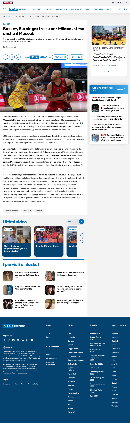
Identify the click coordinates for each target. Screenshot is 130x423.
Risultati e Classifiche (50, 363)
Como (113, 345)
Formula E (72, 378)
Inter (113, 360)
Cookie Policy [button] (33, 384)
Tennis (70, 401)
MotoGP (71, 381)
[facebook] (4, 340)
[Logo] (18, 9)
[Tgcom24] (8, 3)
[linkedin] (22, 340)
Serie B (71, 345)
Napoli (114, 383)
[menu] (4, 9)
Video (48, 333)
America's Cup (73, 393)
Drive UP (71, 412)
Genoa (114, 356)
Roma (113, 391)
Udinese (114, 402)
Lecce (113, 371)
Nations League (74, 397)
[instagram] (9, 340)
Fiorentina (115, 348)
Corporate (7, 384)
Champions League (75, 352)
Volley (70, 408)
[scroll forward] (82, 240)
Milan (113, 375)
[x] (18, 340)
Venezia (114, 406)
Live (48, 354)
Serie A (71, 341)
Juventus (114, 364)
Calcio (70, 333)
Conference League (76, 360)
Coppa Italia (73, 348)
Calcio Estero (73, 364)
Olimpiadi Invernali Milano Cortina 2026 (97, 357)
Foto (48, 337)
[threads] (27, 340)
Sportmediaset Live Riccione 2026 (97, 344)
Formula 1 (72, 374)
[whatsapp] (13, 340)
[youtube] (31, 340)
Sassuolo (114, 394)
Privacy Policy (19, 384)
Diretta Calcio (51, 358)
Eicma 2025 (94, 368)
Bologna (114, 337)
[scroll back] (82, 235)
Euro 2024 (94, 396)
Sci (69, 404)
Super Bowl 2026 (96, 364)
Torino (114, 398)
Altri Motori (72, 385)
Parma (114, 387)
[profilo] (125, 9)
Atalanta (114, 333)
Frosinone (115, 352)
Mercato (71, 337)
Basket (70, 389)
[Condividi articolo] (5, 57)
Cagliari (114, 341)
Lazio (113, 368)
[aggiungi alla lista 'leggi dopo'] (12, 57)
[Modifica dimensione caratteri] (18, 57)
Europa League (74, 356)
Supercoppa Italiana (73, 369)
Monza (114, 379)
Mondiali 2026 (95, 333)
